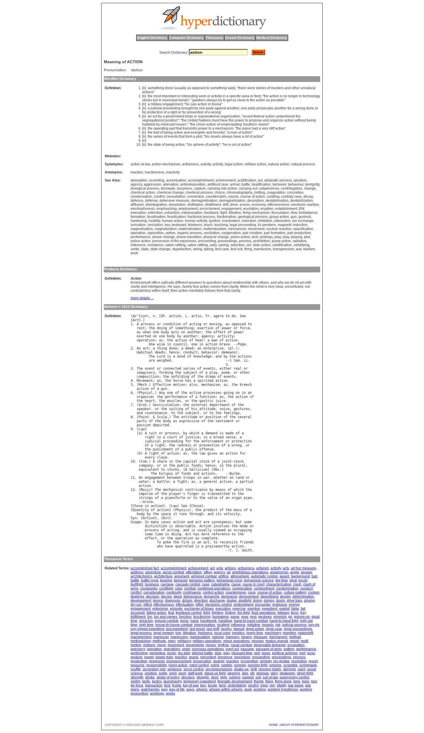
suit (153, 433)
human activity (196, 221)
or (179, 96)
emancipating (231, 124)
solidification (282, 245)
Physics (182, 510)
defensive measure (175, 201)
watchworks (150, 689)
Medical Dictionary (271, 38)
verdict (253, 685)
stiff (271, 128)
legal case (274, 629)
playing (296, 237)
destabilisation (277, 201)
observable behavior (270, 645)
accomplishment (201, 180)
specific (235, 96)
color (178, 588)
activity (216, 96)
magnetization (166, 229)
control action (213, 592)
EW (301, 209)
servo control (193, 669)
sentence (174, 669)
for (290, 108)
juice (220, 401)
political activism (285, 653)
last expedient (177, 629)
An (139, 348)
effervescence (278, 205)
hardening (139, 221)
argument (181, 576)
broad (218, 437)
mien (172, 641)
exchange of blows (199, 609)
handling (225, 621)
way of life (177, 689)
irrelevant (168, 124)
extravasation (191, 213)
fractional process (201, 217)
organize (277, 120)
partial (247, 482)
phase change (163, 237)
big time (281, 580)
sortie (135, 249)
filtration (235, 213)
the (150, 96)
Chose (138, 506)
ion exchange (303, 221)
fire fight (243, 613)
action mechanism (166, 164)
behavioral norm (229, 580)
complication (242, 588)
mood (294, 641)
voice (224, 409)
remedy (265, 661)
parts (142, 421)
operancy (138, 649)
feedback (211, 213)
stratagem (287, 673)
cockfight (166, 588)
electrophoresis (143, 209)
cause (236, 584)
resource (138, 665)
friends (247, 542)
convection (195, 197)
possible (277, 100)
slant (301, 669)
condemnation (287, 588)
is (281, 96)
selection (237, 245)
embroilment (243, 605)
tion (143, 316)
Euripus (166, 474)
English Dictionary (152, 38)
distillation (195, 205)
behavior (279, 184)
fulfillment (138, 617)
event (150, 368)
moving (215, 324)
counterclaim (216, 197)
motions (149, 645)
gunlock (305, 217)
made (230, 433)
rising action (177, 665)
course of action (252, 197)
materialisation (190, 229)
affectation (194, 572)
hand (194, 621)
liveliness (205, 633)
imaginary (146, 373)
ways (190, 689)
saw (193, 104)
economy (259, 205)
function (207, 397)
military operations (207, 641)
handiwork (208, 621)
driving (309, 601)
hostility (154, 221)
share (162, 461)
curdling (273, 197)
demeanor (230, 352)
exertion (205, 328)
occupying (243, 530)
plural (240, 465)
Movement (145, 381)
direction (201, 601)
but (155, 100)
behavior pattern (202, 580)
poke (167, 542)
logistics (238, 633)
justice (192, 437)
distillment (213, 205)
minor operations (236, 641)
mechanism (224, 128)
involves (221, 526)
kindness (195, 225)
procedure (242, 657)
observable (185, 526)
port (302, 653)
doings (269, 601)
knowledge (202, 356)
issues (181, 124)
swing (197, 249)
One (152, 344)
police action (141, 241)
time (159, 534)
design (285, 596)
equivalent (149, 470)
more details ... (142, 298)
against (220, 108)
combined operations (213, 588)
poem (226, 373)
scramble (290, 665)
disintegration (156, 205)
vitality (281, 685)
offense (206, 449)
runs (183, 514)
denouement (249, 596)
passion (144, 425)
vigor (264, 685)
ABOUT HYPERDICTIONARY (299, 724)
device (158, 601)
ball (314, 576)
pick (255, 237)
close (241, 100)
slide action (262, 245)
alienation (171, 184)
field (257, 96)
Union (201, 124)
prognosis (157, 661)
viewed (219, 530)
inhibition (265, 221)
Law (142, 429)
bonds (183, 100)
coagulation (276, 192)
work (202, 96)
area (245, 96)
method (295, 637)
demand (211, 433)
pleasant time (241, 653)
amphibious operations (250, 572)
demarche (211, 596)
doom (280, 601)
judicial (156, 108)
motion (179, 385)
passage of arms (269, 649)
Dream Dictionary (239, 38)
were (251, 88)
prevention (195, 112)
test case (222, 249)
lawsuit (238, 629)
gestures (242, 409)
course (233, 197)
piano (246, 128)
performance (141, 237)
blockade (168, 188)
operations (172, 649)
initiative (253, 625)
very (265, 128)
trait (156, 132)
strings (146, 498)
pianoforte (175, 498)
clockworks (148, 588)
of (268, 88)
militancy (184, 641)
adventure (153, 572)
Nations (205, 120)
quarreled (184, 546)
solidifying (301, 245)
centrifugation (291, 188)
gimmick (279, 617)
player (175, 494)
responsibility (156, 665)
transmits (190, 128)
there (242, 88)
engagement (173, 104)
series (158, 136)
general (210, 482)
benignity (312, 184)
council (180, 344)
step (245, 673)
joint (227, 461)
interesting (189, 96)
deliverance (192, 596)
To (159, 542)
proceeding (172, 108)
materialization (214, 229)
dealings (137, 596)
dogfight (245, 601)
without (300, 120)
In (147, 522)
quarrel (218, 661)
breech (246, 385)
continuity (173, 592)
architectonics (141, 576)
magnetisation (142, 229)
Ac (135, 316)
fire (185, 542)
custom (313, 592)
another (233, 108)
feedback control (189, 613)
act (155, 116)
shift (253, 669)
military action (255, 164)
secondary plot (154, 669)
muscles (174, 401)
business (152, 584)
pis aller (184, 653)
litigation (189, 633)
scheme (275, 665)
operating (160, 128)
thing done (283, 681)
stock (204, 461)
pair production (299, 233)
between (174, 478)
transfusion (262, 249)
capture (200, 188)
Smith (247, 550)
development (141, 601)
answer (306, 572)
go (290, 617)
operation (138, 233)
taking (208, 249)
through (196, 514)
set (248, 245)
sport (182, 673)
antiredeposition (193, 184)
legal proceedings (298, 629)
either (225, 368)
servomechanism (218, 669)
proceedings (227, 241)
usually (180, 88)
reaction (232, 661)
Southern (250, 124)
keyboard (179, 225)
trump (176, 685)
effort (199, 605)
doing (162, 328)
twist (222, 685)
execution (138, 213)
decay (308, 197)
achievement (225, 180)
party (210, 108)
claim (162, 457)
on (183, 332)
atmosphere (239, 576)
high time (146, 625)
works (170, 693)
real (238, 368)
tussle (212, 685)
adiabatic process (278, 180)
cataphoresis (269, 188)
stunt (214, 677)
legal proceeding (243, 225)
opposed (199, 88)
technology (311, 96)
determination (303, 596)
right (173, 112)
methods (159, 641)
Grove (148, 502)
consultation (175, 197)
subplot (248, 677)
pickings (266, 237)
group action (279, 217)
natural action (278, 164)
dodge (232, 601)
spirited (205, 381)
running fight (257, 665)
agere (218, 316)
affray (208, 572)
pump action (281, 241)
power (239, 120)
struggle (202, 677)
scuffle (136, 669)
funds (196, 465)
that (179, 128)
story (274, 673)
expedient (269, 609)
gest (253, 617)
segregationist (153, 120)
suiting (176, 409)
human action (172, 221)
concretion (295, 192)
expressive (189, 421)
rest (141, 328)
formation (138, 217)
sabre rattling (197, 245)
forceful (219, 132)
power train (164, 657)
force (245, 328)
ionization (155, 225)
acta (219, 568)
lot (247, 136)
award (284, 576)
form (188, 136)
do (234, 316)
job (277, 625)
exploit (284, 609)
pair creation (252, 233)
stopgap (262, 673)
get (229, 100)
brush (303, 580)
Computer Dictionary (186, 38)
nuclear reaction (279, 229)
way (164, 689)
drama (210, 377)
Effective (162, 385)
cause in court (253, 584)
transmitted (218, 494)
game (234, 617)
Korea (216, 104)
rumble (226, 665)
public (191, 449)
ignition (214, 221)
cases (166, 522)
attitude (207, 409)
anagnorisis (279, 572)
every (150, 457)
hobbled (148, 124)
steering (233, 673)
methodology (141, 641)
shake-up (241, 669)
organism (145, 397)
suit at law (270, 677)
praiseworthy (217, 546)
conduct (190, 352)
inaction (137, 172)
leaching (221, 225)
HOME (273, 724)
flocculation (280, 213)
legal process (141, 633)
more (205, 534)
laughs (226, 629)
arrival (235, 184)
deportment (219, 405)
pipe (248, 498)
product (210, 510)
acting (195, 324)
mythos (223, 645)
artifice (223, 576)
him (233, 356)
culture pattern (295, 592)
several (245, 417)
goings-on (302, 617)
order (186, 649)
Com (144, 461)
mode (244, 526)
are (152, 360)
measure (260, 637)
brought (187, 108)
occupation (296, 645)
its (218, 514)
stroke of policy (167, 677)
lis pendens (267, 225)
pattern (289, 649)
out (234, 145)
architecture (163, 576)
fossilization (176, 217)
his (207, 136)
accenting (156, 180)
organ (237, 498)
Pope (242, 344)
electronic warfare (305, 205)
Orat (143, 405)
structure (188, 677)
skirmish (289, 669)
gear (244, 617)
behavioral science (259, 580)
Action (149, 518)
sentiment (224, 421)
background (300, 576)
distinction (156, 526)
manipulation (200, 637)
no (285, 96)
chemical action (143, 192)
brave (224, 344)
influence (238, 625)
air (228, 572)
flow (294, 213)
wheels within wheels (226, 689)
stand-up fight (215, 673)
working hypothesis (283, 689)
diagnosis (172, 601)
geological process (253, 217)
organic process (189, 233)
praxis (193, 657)
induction (249, 221)
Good (181, 356)
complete (209, 538)
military (156, 104)
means (220, 490)
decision (152, 596)
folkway (283, 613)
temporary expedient (199, 681)
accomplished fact (145, 568)
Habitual (145, 352)
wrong (300, 108)
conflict (159, 197)
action (274, 96)
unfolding (180, 377)
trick (167, 685)
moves (211, 645)
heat (199, 340)
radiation (300, 241)
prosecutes (265, 108)
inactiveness (154, 172)
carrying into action (222, 188)
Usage (136, 522)
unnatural (308, 88)
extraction (172, 213)
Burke (235, 474)
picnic (171, 653)
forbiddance (308, 213)
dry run (136, 605)
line (178, 633)
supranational (208, 116)
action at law (140, 164)
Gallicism (198, 470)
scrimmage (308, 665)
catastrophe (220, 584)
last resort (197, 629)
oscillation (212, 233)
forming (166, 373)
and (288, 88)
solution (151, 673)
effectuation (185, 605)
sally (213, 245)
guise (184, 621)
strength (137, 677)
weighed (164, 360)
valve (212, 498)
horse (178, 381)
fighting (217, 613)
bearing (166, 580)
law (202, 453)
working (260, 689)
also (193, 385)
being (311, 120)
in (224, 96)
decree (166, 596)
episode (176, 609)
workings (157, 693)
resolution (299, 661)
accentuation (176, 180)
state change (160, 249)
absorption (139, 180)
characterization (278, 584)
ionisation (138, 225)
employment (188, 209)
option (170, 233)
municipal (170, 100)
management (141, 637)
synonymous (221, 522)
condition (172, 324)
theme (259, 681)
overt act (232, 649)
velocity (232, 514)
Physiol (146, 393)
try (220, 100)
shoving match (269, 669)
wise (161, 344)
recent (248, 116)
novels (215, 136)
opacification (303, 229)
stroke (150, 677)
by (196, 108)
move (161, 645)
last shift (213, 629)
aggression (152, 184)
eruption (266, 209)
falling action (156, 613)
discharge (217, 601)
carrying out (248, 188)
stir (252, 673)
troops (189, 478)
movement (256, 229)
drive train (294, 601)
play (278, 237)
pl (232, 348)
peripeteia (157, 653)
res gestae (281, 661)
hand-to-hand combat (251, 621)
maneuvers (179, 637)
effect (219, 332)
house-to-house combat (173, 625)
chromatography (239, 192)
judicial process (294, 625)
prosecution (202, 661)
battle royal (149, 580)
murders (277, 88)
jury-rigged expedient (147, 629)
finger (193, 494)
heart (150, 401)
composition (148, 377)
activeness (190, 164)
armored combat (204, 576)
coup (252, 592)
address (137, 572)
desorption (255, 201)
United (192, 120)
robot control (199, 665)
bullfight (137, 584)
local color (222, 633)
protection (155, 112)
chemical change (170, 192)
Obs (216, 470)
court (172, 437)
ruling (215, 665)
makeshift (305, 633)
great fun (146, 621)
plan (218, 653)
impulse (146, 494)
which (194, 433)
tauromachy (173, 681)
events (173, 136)
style (223, 677)
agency (136, 184)
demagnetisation (204, 201)
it (175, 514)
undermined (285, 116)
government (175, 116)
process (245, 241)
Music (146, 490)
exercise (239, 609)
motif (304, 641)
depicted (161, 425)
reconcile (228, 542)
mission (258, 641)
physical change (216, 237)
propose (255, 120)
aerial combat (173, 572)
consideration (154, 592)
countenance (156, 413)
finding (230, 613)
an (150, 116)
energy (294, 605)
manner (218, 637)
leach (208, 225)
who (160, 546)
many (155, 522)
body (189, 116)
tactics (157, 681)
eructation (251, 209)
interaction (282, 221)
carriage (167, 584)
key (167, 225)
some (248, 522)
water (144, 482)
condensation (141, 197)
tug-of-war (190, 685)
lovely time (254, 633)
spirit (173, 673)
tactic (146, 681)
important (169, 96)
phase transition (189, 237)
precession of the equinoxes (174, 241)
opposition (155, 233)
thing (248, 249)
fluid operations (264, 613)
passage (247, 649)
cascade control (187, 584)
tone (296, 681)
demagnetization (232, 201)
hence (174, 352)
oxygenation (231, 233)
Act (136, 320)
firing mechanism (256, 213)
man (233, 132)
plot (199, 136)
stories (261, 88)
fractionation (226, 217)
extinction (155, 213)
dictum (187, 601)
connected (172, 368)
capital (190, 461)
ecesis (245, 205)
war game (295, 685)
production (139, 661)
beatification (261, 184)
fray (303, 613)
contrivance (196, 490)
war (298, 249)
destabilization (301, 201)
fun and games (165, 617)
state (157, 145)
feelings (232, 413)
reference (138, 245)
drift (225, 205)
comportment (264, 588)
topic (305, 681)
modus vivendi (276, 641)
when (147, 332)
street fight (305, 673)
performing (139, 653)
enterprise (213, 348)
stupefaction (181, 249)
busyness (184, 188)
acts (175, 332)
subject (190, 373)
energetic (198, 132)
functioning (202, 617)
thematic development (234, 681)
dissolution (177, 205)
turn (203, 685)
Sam (237, 360)
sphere (198, 145)
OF (163, 316)
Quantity (141, 510)
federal (259, 116)
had (255, 128)
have (224, 120)
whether (220, 478)
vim (272, 685)
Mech (143, 385)
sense (231, 437)
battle (245, 184)
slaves (263, 124)
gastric (206, 401)
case (205, 584)
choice (220, 192)
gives (212, 453)
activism (262, 568)
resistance (155, 245)
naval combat (241, 645)
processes (212, 393)
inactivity (173, 172)
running (240, 665)
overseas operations (208, 649)
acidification (246, 180)
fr (207, 316)
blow (293, 580)
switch (135, 681)
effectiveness (163, 605)
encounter (263, 605)
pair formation (275, 233)
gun (294, 217)
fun (149, 617)
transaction (153, 685)
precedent (208, 657)
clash (297, 584)
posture (136, 657)
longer (293, 96)
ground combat (166, 621)
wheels (201, 689)
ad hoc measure (303, 568)
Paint (144, 417)
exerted (144, 336)
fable (295, 609)
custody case (291, 197)
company (146, 465)
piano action (240, 237)
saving (223, 245)
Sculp (162, 417)
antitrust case (217, 184)
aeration (300, 180)
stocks (147, 100)
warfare (309, 249)
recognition (249, 661)
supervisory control (294, 677)
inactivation (231, 221)
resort (313, 661)
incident (223, 625)
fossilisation (156, 217)
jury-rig (313, 625)
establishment (286, 209)
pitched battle (202, 653)
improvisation (204, 625)
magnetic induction (292, 225)
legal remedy (163, 633)
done (169, 88)
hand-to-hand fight (283, 621)
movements (195, 645)
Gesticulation (166, 405)
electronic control (218, 605)
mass (238, 510)
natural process (303, 164)
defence (137, 201)
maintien (289, 633)
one (202, 108)
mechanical (173, 490)
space (166, 514)
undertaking (237, 685)
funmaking (220, 617)
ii (246, 360)
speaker (144, 409)
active (178, 132)
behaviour (295, 184)
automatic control (264, 576)
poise (266, 653)
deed (189, 348)
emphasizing (167, 209)
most (157, 96)
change (310, 188)
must (215, 120)
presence (225, 657)
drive (234, 205)
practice (181, 657)
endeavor (279, 605)
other (296, 88)
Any (162, 393)
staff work (195, 673)
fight (223, 213)
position (171, 120)
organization (230, 116)
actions (147, 92)
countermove (236, 592)
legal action (234, 164)
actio (196, 316)
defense (151, 201)
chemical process (199, 192)
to (208, 88)
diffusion (137, 205)
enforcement (212, 441)
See (243, 316)
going (229, 393)
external (199, 405)
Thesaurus (214, 38)
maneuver (161, 637)
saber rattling (175, 245)
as (189, 88)
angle (294, 572)
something (156, 88)
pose (311, 653)
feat (171, 613)
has (188, 381)
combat (190, 588)
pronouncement (178, 661)
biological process (145, 188)
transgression (283, 249)
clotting (259, 192)
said (231, 88)
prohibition (261, 241)
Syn (134, 518)
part (172, 128)
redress (184, 445)
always (212, 100)
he (187, 104)
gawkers (199, 100)
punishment (163, 449)
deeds (160, 352)
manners (232, 637)
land (240, 478)
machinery (273, 633)
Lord (161, 356)
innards (268, 625)
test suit (237, 249)
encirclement (210, 209)
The (152, 356)
